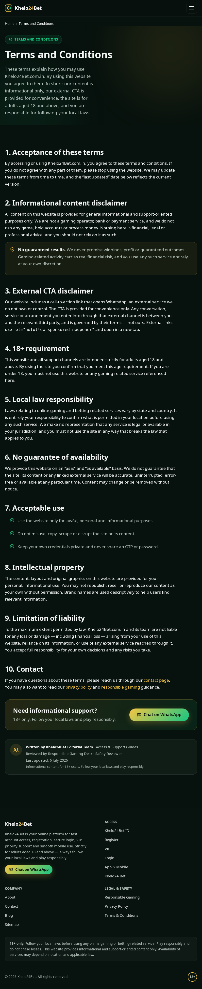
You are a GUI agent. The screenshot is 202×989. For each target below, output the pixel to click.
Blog (9, 915)
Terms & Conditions (121, 915)
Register (111, 839)
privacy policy (79, 687)
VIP (107, 848)
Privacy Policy (116, 906)
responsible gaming (120, 687)
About (10, 897)
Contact (11, 906)
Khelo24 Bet (115, 875)
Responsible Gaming (122, 897)
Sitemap (12, 924)
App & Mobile (116, 866)
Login (109, 857)
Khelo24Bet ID (117, 830)
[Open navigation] (191, 8)
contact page (156, 680)
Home (10, 23)
